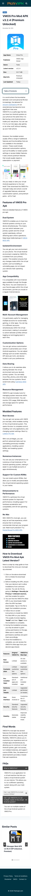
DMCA (15, 879)
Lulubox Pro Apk (8, 433)
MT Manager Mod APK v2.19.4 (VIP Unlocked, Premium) (13, 848)
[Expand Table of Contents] (26, 91)
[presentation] (15, 836)
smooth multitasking (10, 105)
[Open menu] (4, 3)
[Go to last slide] (4, 844)
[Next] (26, 844)
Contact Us (22, 879)
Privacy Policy (8, 876)
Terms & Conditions (20, 876)
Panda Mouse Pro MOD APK (12, 530)
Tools (5, 12)
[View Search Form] (26, 3)
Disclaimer (8, 879)
